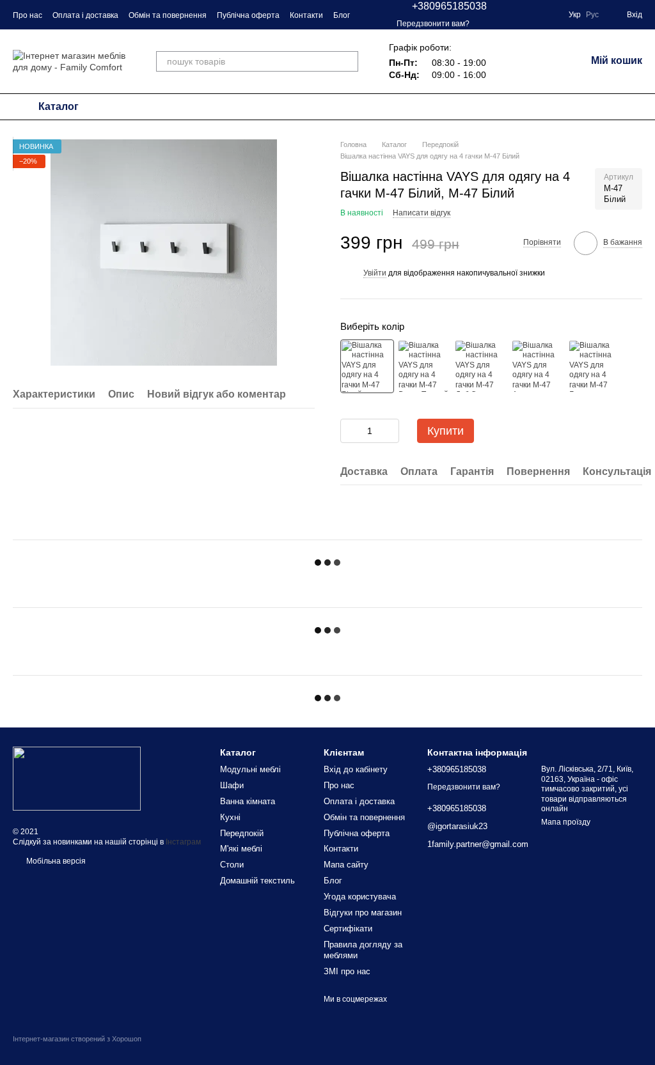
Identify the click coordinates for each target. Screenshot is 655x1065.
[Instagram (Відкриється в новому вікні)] (505, 15)
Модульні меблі (250, 769)
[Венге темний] (424, 366)
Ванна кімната (247, 801)
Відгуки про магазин (363, 912)
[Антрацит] (538, 366)
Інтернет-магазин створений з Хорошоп (77, 1039)
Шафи (232, 785)
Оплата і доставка (85, 15)
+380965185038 (449, 6)
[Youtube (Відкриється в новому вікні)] (551, 15)
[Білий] (367, 366)
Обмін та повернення (168, 15)
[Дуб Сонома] (481, 366)
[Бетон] (595, 366)
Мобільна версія (55, 861)
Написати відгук (421, 212)
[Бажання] (542, 61)
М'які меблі (241, 848)
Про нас (27, 15)
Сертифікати (348, 928)
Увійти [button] (374, 272)
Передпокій (242, 833)
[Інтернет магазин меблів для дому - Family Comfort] (77, 777)
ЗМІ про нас (347, 971)
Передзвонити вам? (433, 23)
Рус (592, 15)
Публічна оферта (248, 15)
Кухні (230, 817)
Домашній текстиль (257, 880)
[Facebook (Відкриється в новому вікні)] (520, 15)
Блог (341, 15)
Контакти (306, 15)
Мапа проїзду (565, 822)
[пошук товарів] (348, 61)
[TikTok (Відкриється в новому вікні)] (535, 15)
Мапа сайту (346, 864)
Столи (232, 864)
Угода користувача (360, 896)
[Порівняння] (509, 61)
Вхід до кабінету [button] (356, 769)
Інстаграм (183, 841)
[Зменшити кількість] (350, 430)
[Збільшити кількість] (390, 430)
